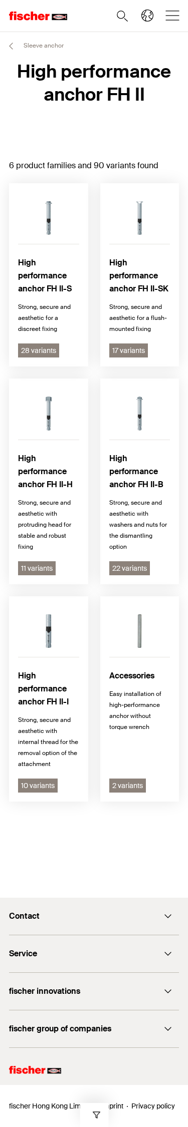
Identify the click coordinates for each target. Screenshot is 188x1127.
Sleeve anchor (43, 46)
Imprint (112, 1105)
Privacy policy (153, 1105)
